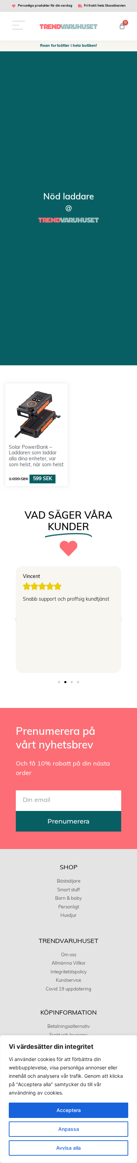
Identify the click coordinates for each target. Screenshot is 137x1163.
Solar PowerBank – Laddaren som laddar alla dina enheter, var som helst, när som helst (36, 456)
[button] (15, 619)
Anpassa (68, 1129)
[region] (68, 1099)
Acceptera (69, 1110)
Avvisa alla (68, 1148)
